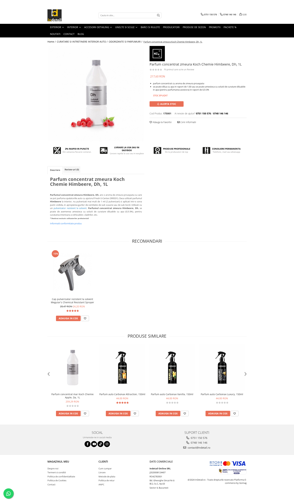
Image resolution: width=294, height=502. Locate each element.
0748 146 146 (198, 442)
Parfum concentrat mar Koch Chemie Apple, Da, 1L (72, 396)
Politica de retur (107, 480)
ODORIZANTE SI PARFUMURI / (126, 41)
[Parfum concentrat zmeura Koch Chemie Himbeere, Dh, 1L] (95, 93)
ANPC (101, 484)
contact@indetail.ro (198, 447)
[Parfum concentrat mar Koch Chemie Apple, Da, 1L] (72, 367)
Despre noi (52, 468)
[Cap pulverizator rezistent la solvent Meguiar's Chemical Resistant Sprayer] (72, 272)
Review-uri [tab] (72, 169)
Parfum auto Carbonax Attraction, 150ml (122, 394)
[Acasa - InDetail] (64, 15)
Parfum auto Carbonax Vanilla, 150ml (172, 394)
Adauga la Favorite (162, 122)
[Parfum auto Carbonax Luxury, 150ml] (222, 367)
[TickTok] (100, 444)
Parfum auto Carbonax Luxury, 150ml (222, 394)
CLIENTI (103, 461)
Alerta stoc (168, 104)
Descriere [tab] (55, 170)
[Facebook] (88, 444)
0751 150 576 (198, 438)
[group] (95, 93)
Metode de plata (107, 476)
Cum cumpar (105, 468)
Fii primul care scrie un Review (179, 69)
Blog (81, 34)
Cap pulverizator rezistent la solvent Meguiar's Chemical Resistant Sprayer (72, 300)
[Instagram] (107, 444)
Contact (51, 484)
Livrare (102, 472)
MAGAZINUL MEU (58, 461)
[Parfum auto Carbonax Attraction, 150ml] (122, 367)
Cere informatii (188, 122)
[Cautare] (158, 15)
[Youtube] (94, 444)
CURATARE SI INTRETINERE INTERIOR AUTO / (82, 41)
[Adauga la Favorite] (85, 318)
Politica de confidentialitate (61, 476)
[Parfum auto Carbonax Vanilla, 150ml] (172, 367)
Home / (51, 41)
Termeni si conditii (56, 472)
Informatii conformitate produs (66, 223)
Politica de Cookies (56, 480)
